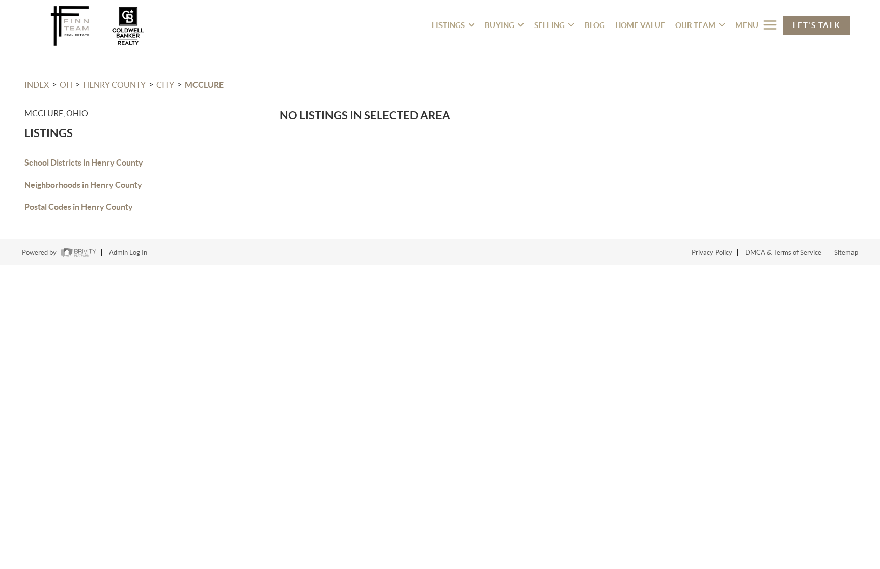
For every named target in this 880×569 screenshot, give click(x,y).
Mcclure (204, 84)
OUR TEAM (695, 25)
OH (66, 84)
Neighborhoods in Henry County (83, 184)
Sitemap (846, 252)
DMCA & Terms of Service (783, 252)
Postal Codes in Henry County (78, 206)
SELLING (549, 25)
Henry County (114, 84)
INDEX (36, 84)
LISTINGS (448, 25)
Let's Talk (816, 25)
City (165, 84)
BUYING (499, 25)
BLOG (595, 25)
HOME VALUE (640, 25)
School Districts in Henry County (83, 162)
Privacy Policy (712, 252)
